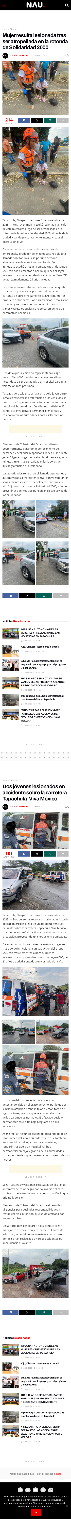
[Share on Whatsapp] (50, 120)
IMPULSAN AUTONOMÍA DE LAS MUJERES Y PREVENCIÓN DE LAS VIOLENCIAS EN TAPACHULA (40, 633)
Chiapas (13, 29)
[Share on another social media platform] (63, 120)
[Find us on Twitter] (28, 1490)
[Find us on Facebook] (20, 1490)
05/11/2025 (39, 55)
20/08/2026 (27, 725)
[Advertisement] (35, 17)
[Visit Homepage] (35, 5)
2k (41, 641)
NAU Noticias (21, 55)
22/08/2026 (27, 641)
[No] (67, 1505)
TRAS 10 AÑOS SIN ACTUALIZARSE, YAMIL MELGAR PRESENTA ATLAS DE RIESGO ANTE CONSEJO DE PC (43, 682)
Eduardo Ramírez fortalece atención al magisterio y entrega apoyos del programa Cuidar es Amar (43, 664)
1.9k (42, 651)
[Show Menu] (4, 5)
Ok (35, 1512)
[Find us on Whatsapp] (43, 1490)
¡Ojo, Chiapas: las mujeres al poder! (40, 646)
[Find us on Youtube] (35, 1490)
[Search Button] (67, 5)
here (58, 1473)
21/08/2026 (27, 672)
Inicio (4, 29)
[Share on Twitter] (37, 120)
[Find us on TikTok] (50, 1490)
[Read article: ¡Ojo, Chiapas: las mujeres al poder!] (10, 651)
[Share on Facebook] (24, 120)
